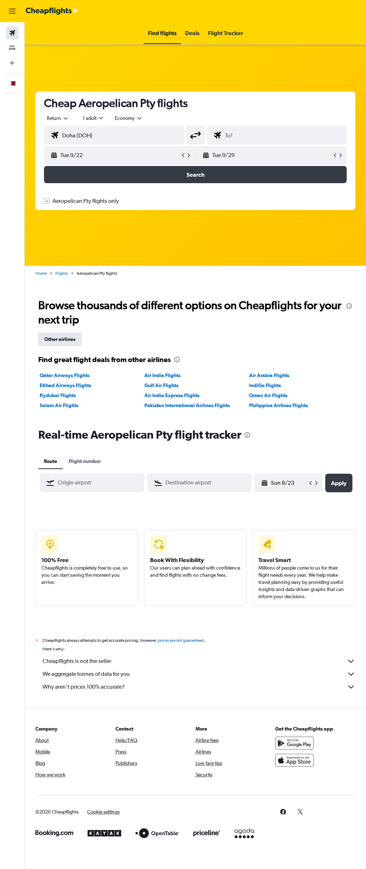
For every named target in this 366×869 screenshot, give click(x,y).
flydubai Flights (58, 395)
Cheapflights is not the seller (77, 661)
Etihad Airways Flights (65, 385)
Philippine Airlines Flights (278, 405)
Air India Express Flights (171, 395)
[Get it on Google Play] (294, 743)
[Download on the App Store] (294, 760)
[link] (283, 812)
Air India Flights (162, 375)
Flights (61, 273)
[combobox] (129, 118)
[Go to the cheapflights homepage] (52, 11)
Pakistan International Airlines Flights (187, 405)
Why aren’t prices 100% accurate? (84, 686)
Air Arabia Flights (269, 375)
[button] (12, 11)
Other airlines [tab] (59, 339)
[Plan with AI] (12, 63)
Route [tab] (50, 461)
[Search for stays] (12, 48)
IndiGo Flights (265, 385)
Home (41, 273)
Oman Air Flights (268, 395)
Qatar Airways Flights (64, 375)
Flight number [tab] (85, 461)
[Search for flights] (12, 33)
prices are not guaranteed (181, 640)
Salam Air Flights (59, 405)
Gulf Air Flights (161, 385)
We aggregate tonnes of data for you (86, 673)
